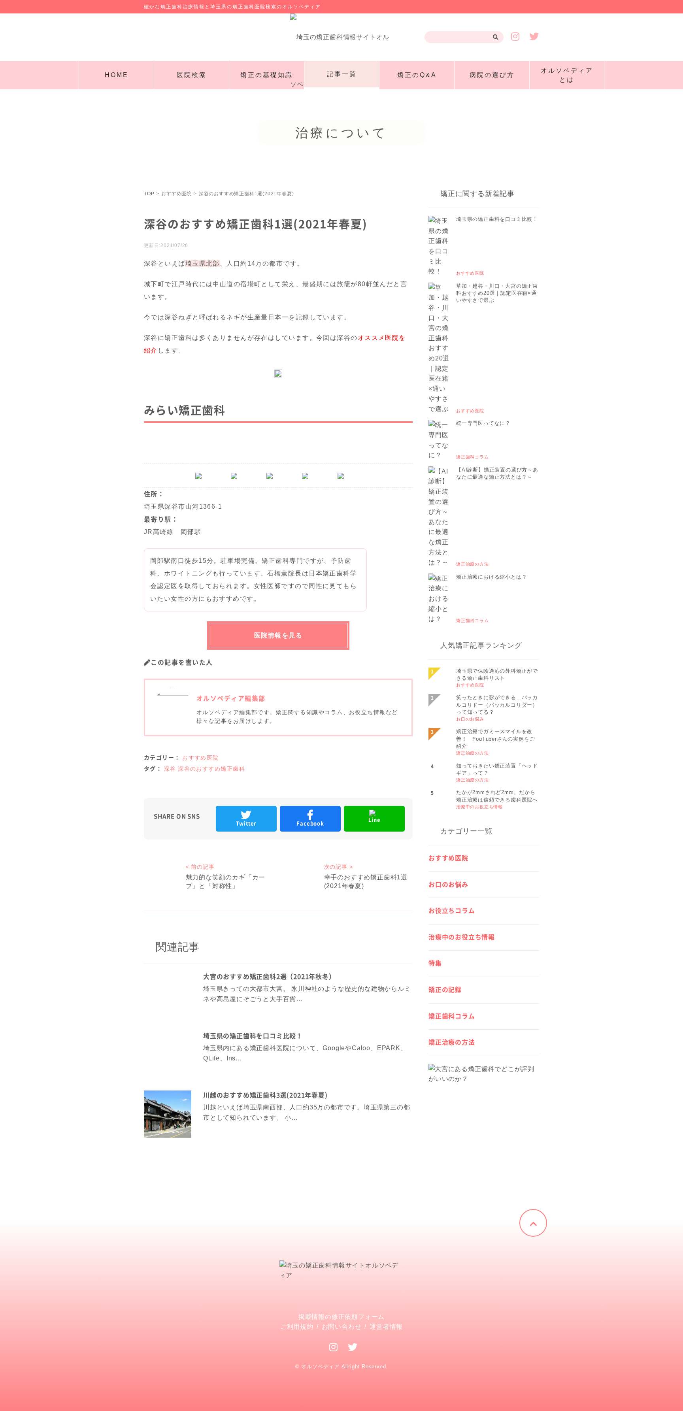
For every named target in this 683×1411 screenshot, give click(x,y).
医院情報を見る (278, 635)
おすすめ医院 (200, 758)
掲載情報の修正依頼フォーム (341, 1316)
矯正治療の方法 (451, 1042)
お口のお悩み (448, 884)
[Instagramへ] (333, 1347)
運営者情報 (386, 1326)
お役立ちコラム (451, 910)
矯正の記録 (445, 990)
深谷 (170, 769)
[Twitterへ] (353, 1347)
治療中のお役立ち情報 (461, 937)
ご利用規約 (296, 1326)
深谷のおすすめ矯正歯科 (211, 769)
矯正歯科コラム (451, 1016)
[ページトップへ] (533, 1223)
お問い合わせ (342, 1326)
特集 (435, 963)
